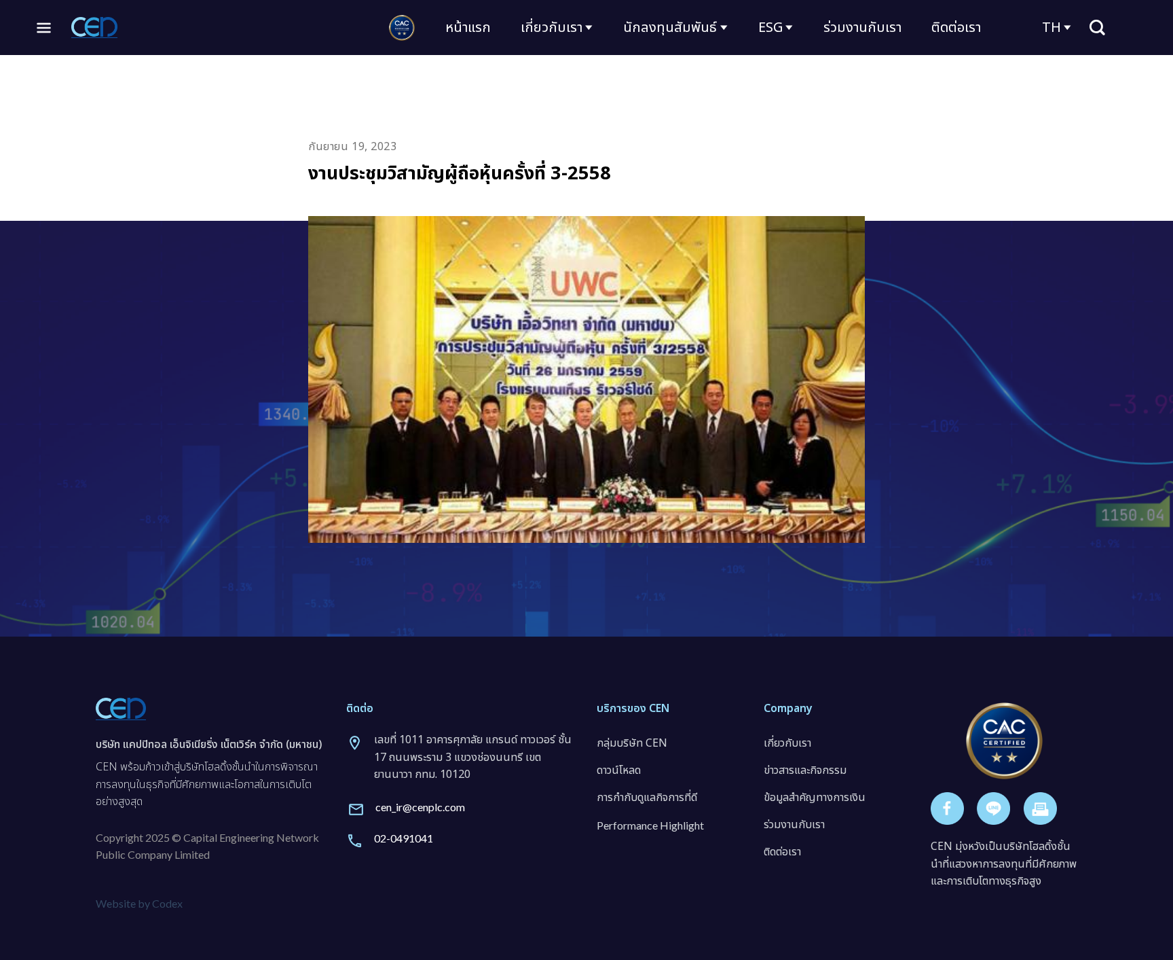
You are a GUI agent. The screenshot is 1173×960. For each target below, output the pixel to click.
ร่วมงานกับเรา (862, 28)
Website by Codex (139, 903)
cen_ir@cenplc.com (420, 806)
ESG (770, 28)
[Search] (1097, 27)
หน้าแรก (468, 28)
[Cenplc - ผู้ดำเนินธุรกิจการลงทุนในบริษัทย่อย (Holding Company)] (94, 27)
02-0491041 (403, 838)
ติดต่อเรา (956, 28)
